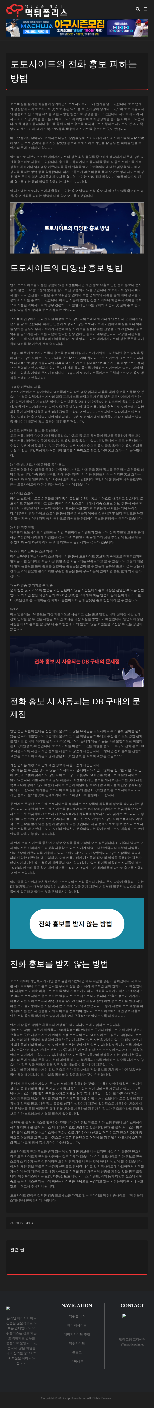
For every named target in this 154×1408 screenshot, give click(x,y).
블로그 (29, 1222)
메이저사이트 (77, 1325)
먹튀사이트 (77, 1343)
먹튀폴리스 (77, 1316)
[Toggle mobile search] (138, 9)
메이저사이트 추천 (77, 1334)
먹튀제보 (77, 1361)
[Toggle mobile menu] (146, 9)
